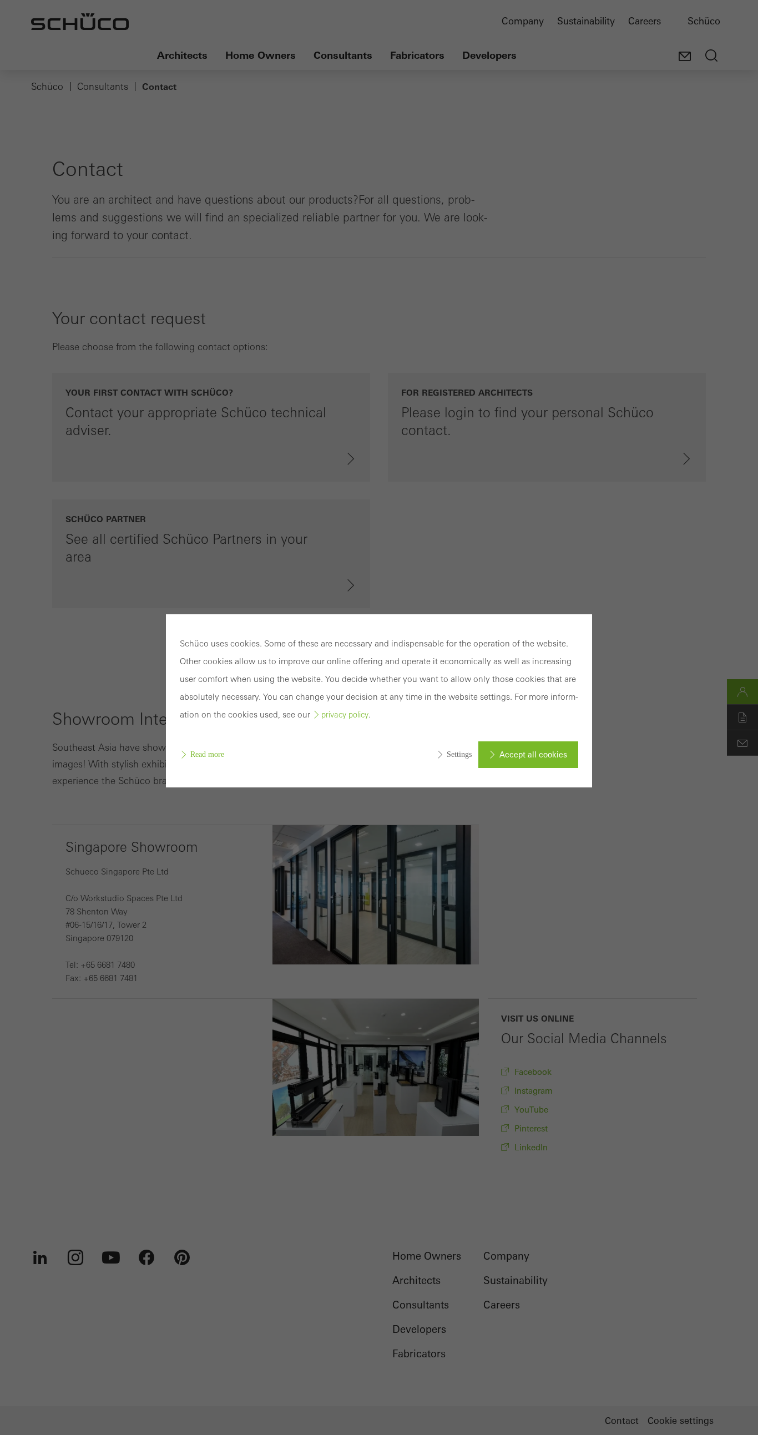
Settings (459, 754)
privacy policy (344, 714)
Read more (207, 754)
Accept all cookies (533, 755)
